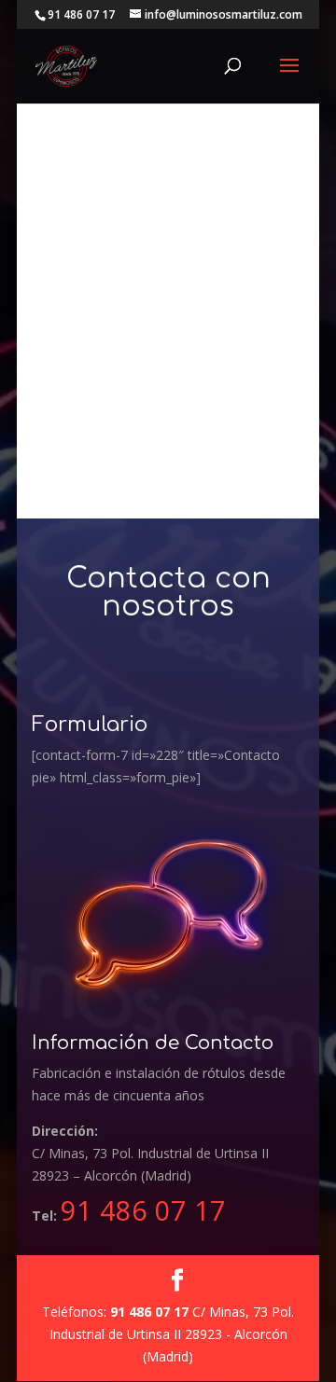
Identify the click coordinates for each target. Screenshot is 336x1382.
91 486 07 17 (143, 1210)
